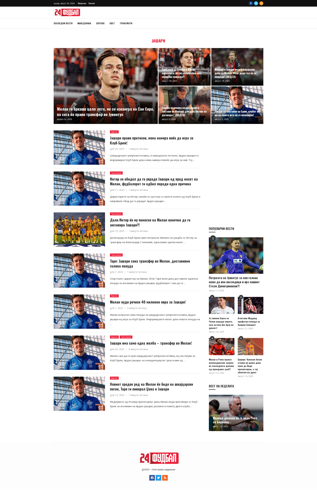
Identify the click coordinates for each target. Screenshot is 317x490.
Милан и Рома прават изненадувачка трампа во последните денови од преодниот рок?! (221, 364)
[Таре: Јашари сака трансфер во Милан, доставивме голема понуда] (79, 270)
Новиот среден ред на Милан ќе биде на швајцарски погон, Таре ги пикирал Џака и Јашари (151, 386)
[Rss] (261, 3)
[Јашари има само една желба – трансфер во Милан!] (79, 353)
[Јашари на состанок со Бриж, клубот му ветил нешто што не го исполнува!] (237, 105)
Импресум (82, 3)
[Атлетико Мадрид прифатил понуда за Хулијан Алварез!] (250, 305)
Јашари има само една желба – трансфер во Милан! (151, 343)
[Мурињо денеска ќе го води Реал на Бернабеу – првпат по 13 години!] (236, 413)
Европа (100, 23)
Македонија (84, 23)
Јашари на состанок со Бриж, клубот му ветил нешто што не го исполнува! (237, 113)
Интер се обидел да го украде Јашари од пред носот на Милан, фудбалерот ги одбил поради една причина (154, 181)
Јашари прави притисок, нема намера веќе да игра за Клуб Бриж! (151, 140)
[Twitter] (256, 3)
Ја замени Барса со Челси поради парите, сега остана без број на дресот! (221, 323)
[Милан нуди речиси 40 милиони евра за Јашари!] (79, 311)
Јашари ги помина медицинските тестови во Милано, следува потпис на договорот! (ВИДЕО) (184, 111)
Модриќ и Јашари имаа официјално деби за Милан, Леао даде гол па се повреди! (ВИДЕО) (235, 73)
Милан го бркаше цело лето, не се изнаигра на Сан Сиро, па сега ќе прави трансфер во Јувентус (105, 111)
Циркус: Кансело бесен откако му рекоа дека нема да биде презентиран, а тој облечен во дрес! (250, 366)
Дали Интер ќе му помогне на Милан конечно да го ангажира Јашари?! (150, 222)
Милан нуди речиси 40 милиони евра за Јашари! (148, 301)
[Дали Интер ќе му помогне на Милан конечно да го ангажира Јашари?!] (79, 229)
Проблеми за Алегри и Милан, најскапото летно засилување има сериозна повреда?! (181, 73)
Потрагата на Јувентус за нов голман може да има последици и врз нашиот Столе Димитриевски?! (234, 282)
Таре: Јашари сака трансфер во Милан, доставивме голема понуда (150, 263)
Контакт (92, 3)
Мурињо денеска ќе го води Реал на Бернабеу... (235, 420)
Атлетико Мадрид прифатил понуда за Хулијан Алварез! (249, 321)
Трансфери (126, 23)
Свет (112, 23)
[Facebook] (251, 3)
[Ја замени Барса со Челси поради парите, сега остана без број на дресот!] (221, 305)
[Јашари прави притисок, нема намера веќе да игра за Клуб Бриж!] (79, 147)
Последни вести (63, 23)
